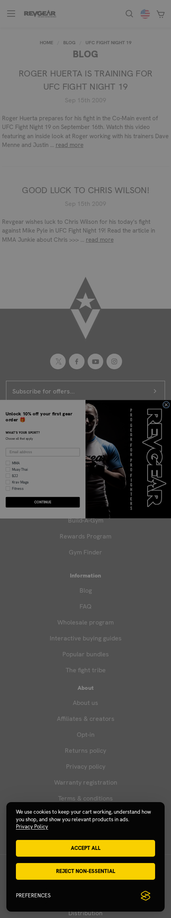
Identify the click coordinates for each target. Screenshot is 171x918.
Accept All (86, 848)
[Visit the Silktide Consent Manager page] (145, 895)
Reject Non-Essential (85, 871)
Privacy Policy (32, 826)
